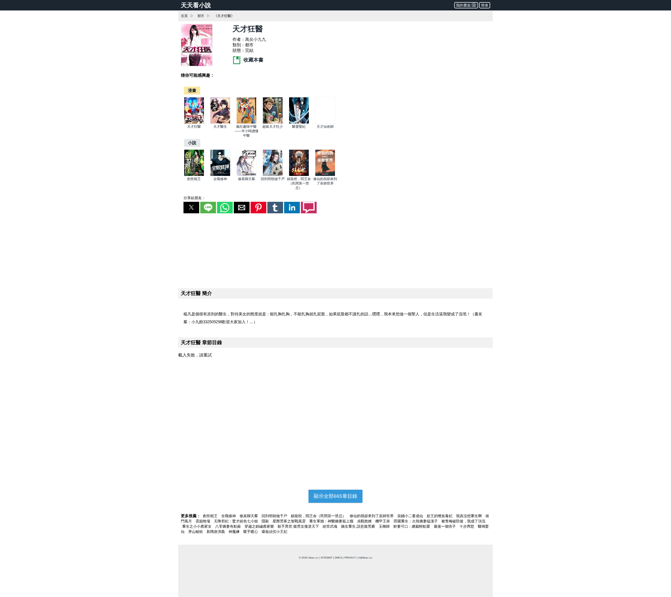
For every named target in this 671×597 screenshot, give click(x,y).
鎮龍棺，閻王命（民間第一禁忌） (299, 183)
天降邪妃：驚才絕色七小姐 (236, 521)
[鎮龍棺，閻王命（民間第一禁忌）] (299, 175)
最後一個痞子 (445, 526)
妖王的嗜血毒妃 (440, 516)
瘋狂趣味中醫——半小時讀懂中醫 (246, 131)
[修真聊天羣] (246, 175)
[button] (191, 207)
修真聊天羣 (246, 179)
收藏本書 (252, 60)
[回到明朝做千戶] (273, 175)
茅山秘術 (196, 531)
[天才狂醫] (194, 123)
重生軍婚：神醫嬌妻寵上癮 (331, 521)
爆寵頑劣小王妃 (274, 531)
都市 (200, 16)
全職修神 (220, 179)
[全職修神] (220, 175)
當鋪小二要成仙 (410, 516)
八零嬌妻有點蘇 (228, 526)
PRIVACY (350, 557)
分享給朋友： (194, 198)
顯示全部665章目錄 (335, 496)
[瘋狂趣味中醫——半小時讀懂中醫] (246, 123)
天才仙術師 (325, 127)
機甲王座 (383, 521)
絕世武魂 (330, 526)
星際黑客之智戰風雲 (290, 521)
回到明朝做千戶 (273, 179)
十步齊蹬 (467, 526)
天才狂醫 (194, 127)
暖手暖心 (251, 531)
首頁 (184, 16)
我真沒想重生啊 (469, 516)
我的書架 (463, 5)
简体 (484, 5)
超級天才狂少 (272, 127)
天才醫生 (220, 127)
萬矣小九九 (255, 39)
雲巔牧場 (203, 521)
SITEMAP (326, 557)
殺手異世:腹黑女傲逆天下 (299, 526)
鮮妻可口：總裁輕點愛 (412, 526)
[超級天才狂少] (273, 123)
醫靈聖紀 (299, 127)
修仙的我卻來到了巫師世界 (372, 516)
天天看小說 (196, 5)
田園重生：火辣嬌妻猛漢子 (416, 521)
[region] (335, 249)
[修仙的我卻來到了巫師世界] (325, 175)
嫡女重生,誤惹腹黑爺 (358, 526)
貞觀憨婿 (365, 521)
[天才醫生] (220, 123)
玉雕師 (385, 526)
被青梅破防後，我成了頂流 (463, 521)
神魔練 (235, 531)
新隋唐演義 (216, 531)
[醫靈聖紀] (299, 123)
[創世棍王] (194, 175)
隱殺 (266, 521)
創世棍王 (194, 179)
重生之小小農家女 (197, 526)
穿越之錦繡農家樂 (260, 526)
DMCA (338, 557)
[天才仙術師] (325, 123)
